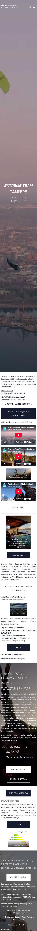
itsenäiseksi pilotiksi (9, 740)
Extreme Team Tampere (24, 917)
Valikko (34, 7)
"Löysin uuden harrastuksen (19, 757)
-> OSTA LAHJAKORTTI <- (18, 404)
